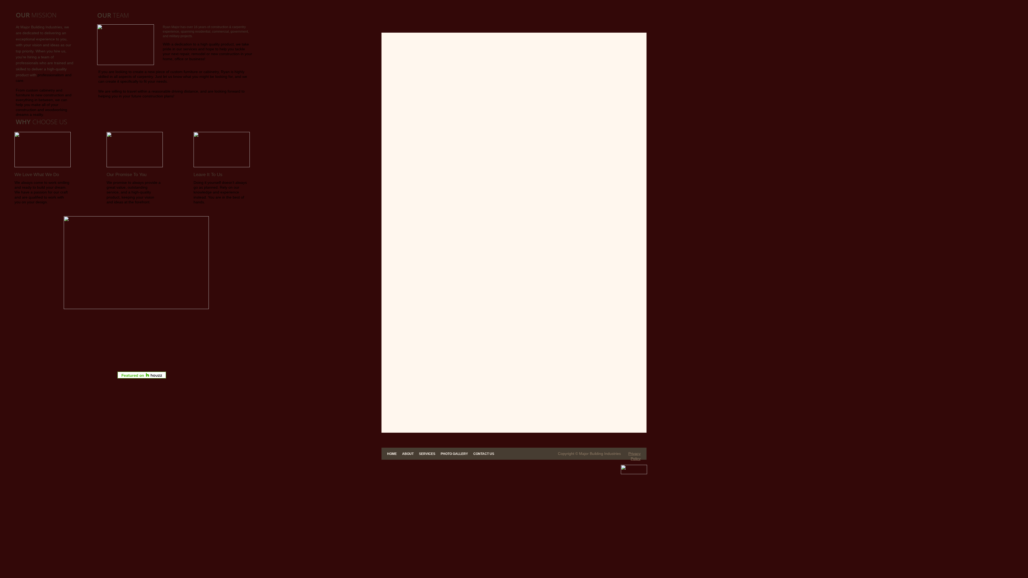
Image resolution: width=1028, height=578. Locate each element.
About (408, 454)
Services (427, 454)
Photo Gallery (454, 454)
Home (392, 454)
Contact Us (483, 454)
